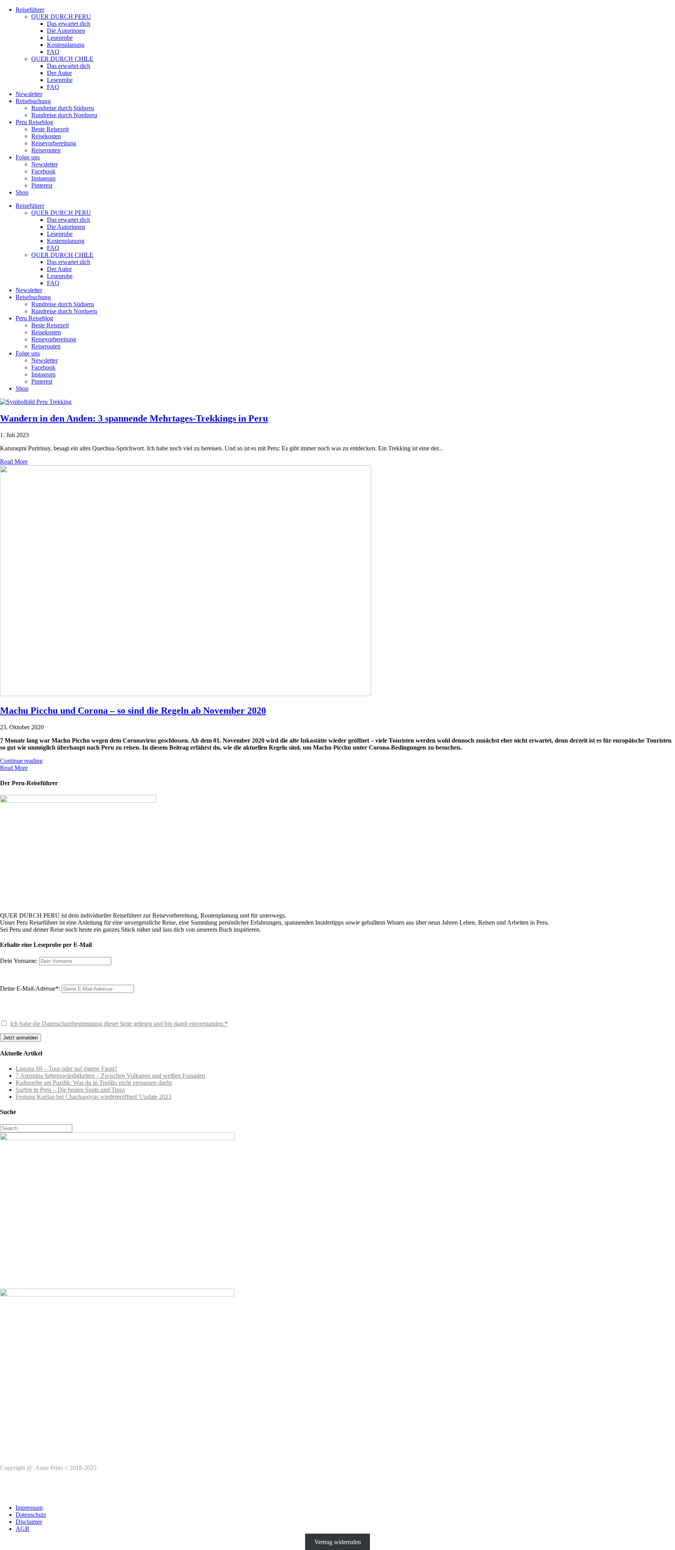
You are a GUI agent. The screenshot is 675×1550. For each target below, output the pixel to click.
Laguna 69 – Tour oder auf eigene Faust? (66, 1068)
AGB (22, 1528)
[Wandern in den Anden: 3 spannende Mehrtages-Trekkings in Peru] (35, 401)
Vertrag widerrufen (337, 1542)
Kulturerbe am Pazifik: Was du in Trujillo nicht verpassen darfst (94, 1082)
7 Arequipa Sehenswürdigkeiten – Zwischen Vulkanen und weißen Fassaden (110, 1075)
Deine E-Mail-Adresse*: (31, 988)
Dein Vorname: (19, 960)
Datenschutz (31, 1514)
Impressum (29, 1507)
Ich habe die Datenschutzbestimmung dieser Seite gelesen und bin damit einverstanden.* (119, 1023)
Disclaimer (29, 1521)
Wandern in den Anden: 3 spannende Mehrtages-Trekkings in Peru (134, 418)
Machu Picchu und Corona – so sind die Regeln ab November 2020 (133, 710)
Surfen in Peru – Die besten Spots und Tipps (70, 1089)
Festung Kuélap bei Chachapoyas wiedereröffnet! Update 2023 (93, 1096)
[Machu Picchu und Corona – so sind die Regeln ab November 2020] (185, 694)
